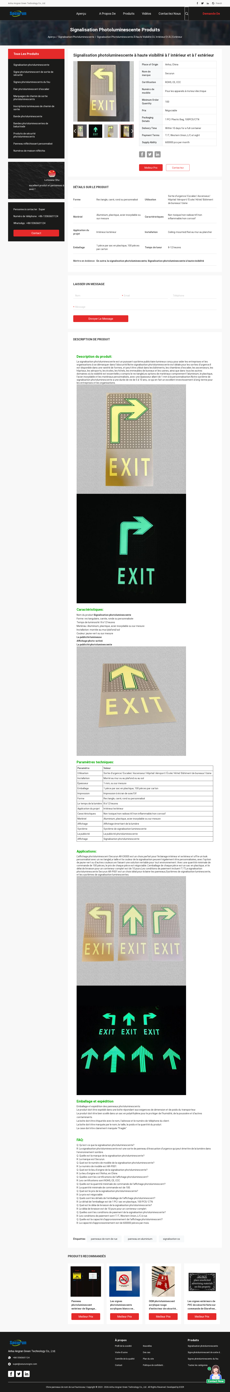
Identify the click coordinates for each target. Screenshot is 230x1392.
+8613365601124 (35, 223)
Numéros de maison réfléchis (29, 150)
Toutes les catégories (198, 1365)
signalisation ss (171, 1239)
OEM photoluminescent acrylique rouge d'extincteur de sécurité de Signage (162, 1305)
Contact (36, 233)
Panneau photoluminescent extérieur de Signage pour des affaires (83, 1305)
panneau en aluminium (140, 1239)
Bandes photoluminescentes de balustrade (30, 125)
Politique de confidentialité (154, 1365)
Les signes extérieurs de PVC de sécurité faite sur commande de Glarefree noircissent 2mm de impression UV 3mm (202, 1305)
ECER (181, 1387)
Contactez (178, 167)
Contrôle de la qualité (124, 1359)
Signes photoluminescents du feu (31, 82)
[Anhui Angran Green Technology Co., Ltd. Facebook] (197, 3)
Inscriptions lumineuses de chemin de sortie (33, 108)
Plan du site (148, 1359)
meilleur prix (150, 167)
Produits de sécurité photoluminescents (24, 135)
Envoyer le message (100, 318)
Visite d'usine (121, 1352)
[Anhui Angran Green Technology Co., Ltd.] (19, 13)
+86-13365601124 (48, 216)
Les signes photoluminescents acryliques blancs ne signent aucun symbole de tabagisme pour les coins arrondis (123, 1305)
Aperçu (52, 37)
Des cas (146, 1352)
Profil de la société (123, 1346)
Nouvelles (147, 1346)
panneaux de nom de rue (104, 1239)
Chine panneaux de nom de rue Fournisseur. (66, 1387)
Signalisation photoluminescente (76, 37)
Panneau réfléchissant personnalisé (33, 143)
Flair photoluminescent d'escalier (31, 89)
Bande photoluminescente (27, 116)
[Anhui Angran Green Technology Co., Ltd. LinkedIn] (207, 3)
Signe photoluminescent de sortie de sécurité (33, 73)
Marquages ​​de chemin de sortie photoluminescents (30, 98)
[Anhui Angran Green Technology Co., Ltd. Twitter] (202, 3)
